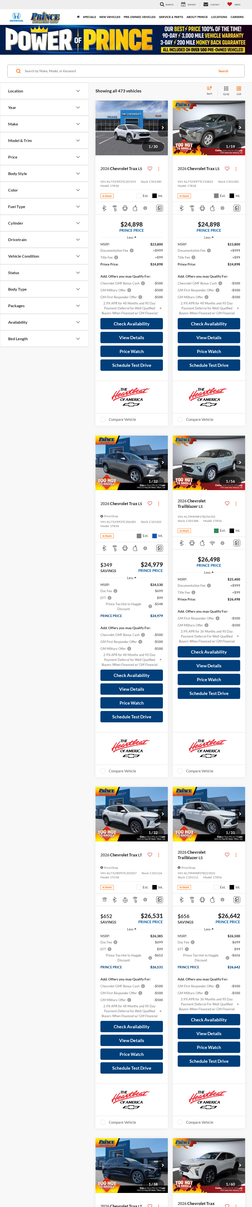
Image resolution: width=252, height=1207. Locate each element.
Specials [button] (89, 17)
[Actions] (158, 168)
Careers (237, 17)
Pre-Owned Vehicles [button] (140, 17)
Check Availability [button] (132, 323)
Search (223, 71)
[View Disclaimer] (145, 208)
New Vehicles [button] (109, 17)
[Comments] (159, 208)
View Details (131, 337)
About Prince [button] (197, 17)
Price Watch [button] (132, 351)
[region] (131, 279)
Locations (219, 17)
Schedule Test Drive (131, 365)
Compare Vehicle (122, 419)
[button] (163, 128)
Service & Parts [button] (171, 17)
